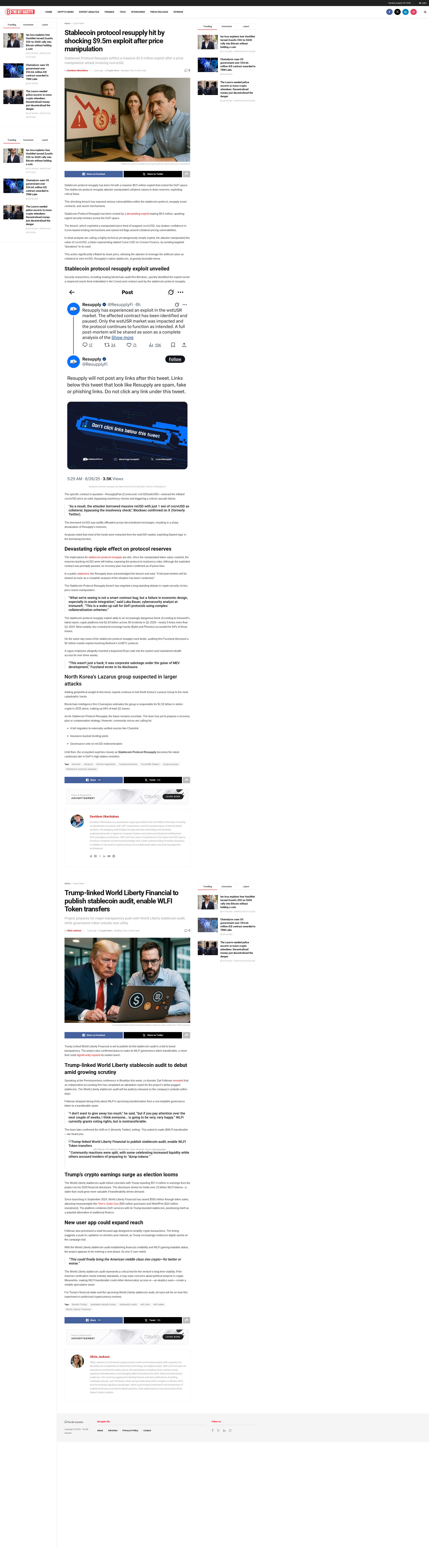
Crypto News (65, 12)
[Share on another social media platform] (186, 174)
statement (83, 573)
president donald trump (103, 1304)
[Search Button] (425, 12)
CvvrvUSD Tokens (150, 764)
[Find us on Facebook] (389, 12)
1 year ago (98, 70)
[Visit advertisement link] (127, 796)
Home (48, 12)
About (100, 1430)
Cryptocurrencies (128, 764)
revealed (178, 1080)
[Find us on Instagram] (413, 12)
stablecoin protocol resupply (105, 557)
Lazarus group (170, 764)
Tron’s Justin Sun (108, 1203)
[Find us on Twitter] (397, 12)
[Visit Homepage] (20, 12)
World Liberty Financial (78, 1309)
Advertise (112, 1430)
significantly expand (88, 1055)
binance (88, 764)
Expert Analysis (89, 12)
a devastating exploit (137, 213)
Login (423, 3)
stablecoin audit (128, 1304)
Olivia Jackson (74, 930)
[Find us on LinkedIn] (405, 12)
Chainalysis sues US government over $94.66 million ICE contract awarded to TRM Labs (37, 72)
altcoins (76, 764)
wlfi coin (145, 1304)
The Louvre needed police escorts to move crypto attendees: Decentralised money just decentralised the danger (236, 89)
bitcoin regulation (106, 764)
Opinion (178, 12)
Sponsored (138, 12)
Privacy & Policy (130, 1430)
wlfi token (159, 1304)
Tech (123, 12)
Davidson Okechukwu (77, 70)
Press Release (159, 12)
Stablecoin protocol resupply (81, 769)
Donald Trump (79, 1304)
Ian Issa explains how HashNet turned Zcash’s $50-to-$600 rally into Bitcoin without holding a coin (39, 41)
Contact (147, 1430)
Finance (109, 12)
